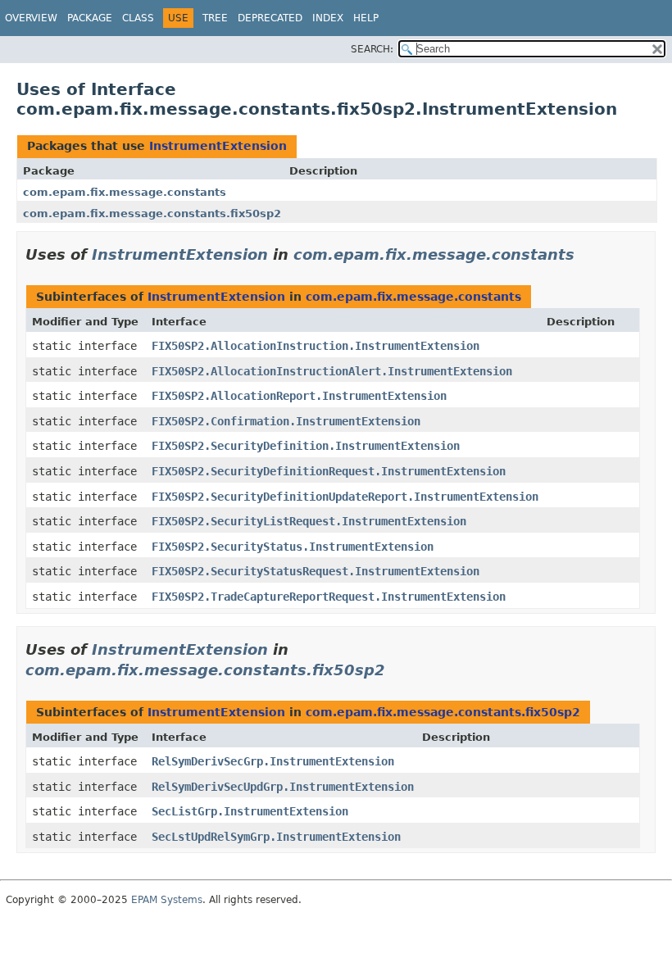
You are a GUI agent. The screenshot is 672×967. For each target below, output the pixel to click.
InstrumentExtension (218, 145)
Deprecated (270, 18)
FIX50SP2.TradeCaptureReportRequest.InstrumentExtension (329, 596)
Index (327, 18)
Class (138, 18)
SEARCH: (372, 49)
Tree (215, 18)
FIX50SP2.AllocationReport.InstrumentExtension (299, 395)
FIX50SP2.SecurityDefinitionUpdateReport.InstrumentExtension (345, 496)
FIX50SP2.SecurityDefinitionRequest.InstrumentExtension (329, 471)
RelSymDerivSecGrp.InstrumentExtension (273, 761)
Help (366, 18)
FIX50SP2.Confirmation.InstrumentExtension (286, 421)
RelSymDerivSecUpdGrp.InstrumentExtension (283, 786)
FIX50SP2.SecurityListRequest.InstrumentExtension (309, 521)
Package (89, 18)
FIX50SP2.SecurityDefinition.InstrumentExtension (306, 445)
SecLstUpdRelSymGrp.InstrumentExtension (276, 836)
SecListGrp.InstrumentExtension (250, 811)
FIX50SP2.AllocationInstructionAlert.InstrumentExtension (332, 371)
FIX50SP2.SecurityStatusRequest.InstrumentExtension (315, 571)
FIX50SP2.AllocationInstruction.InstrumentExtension (315, 345)
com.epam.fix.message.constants (124, 192)
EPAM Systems (166, 900)
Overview (31, 18)
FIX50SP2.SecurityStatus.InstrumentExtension (293, 546)
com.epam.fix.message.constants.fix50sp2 (152, 213)
